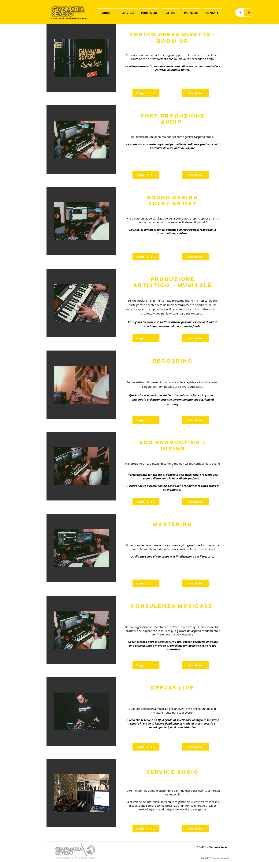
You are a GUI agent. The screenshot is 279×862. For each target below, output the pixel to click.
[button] (128, 11)
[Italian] (239, 12)
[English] (248, 12)
